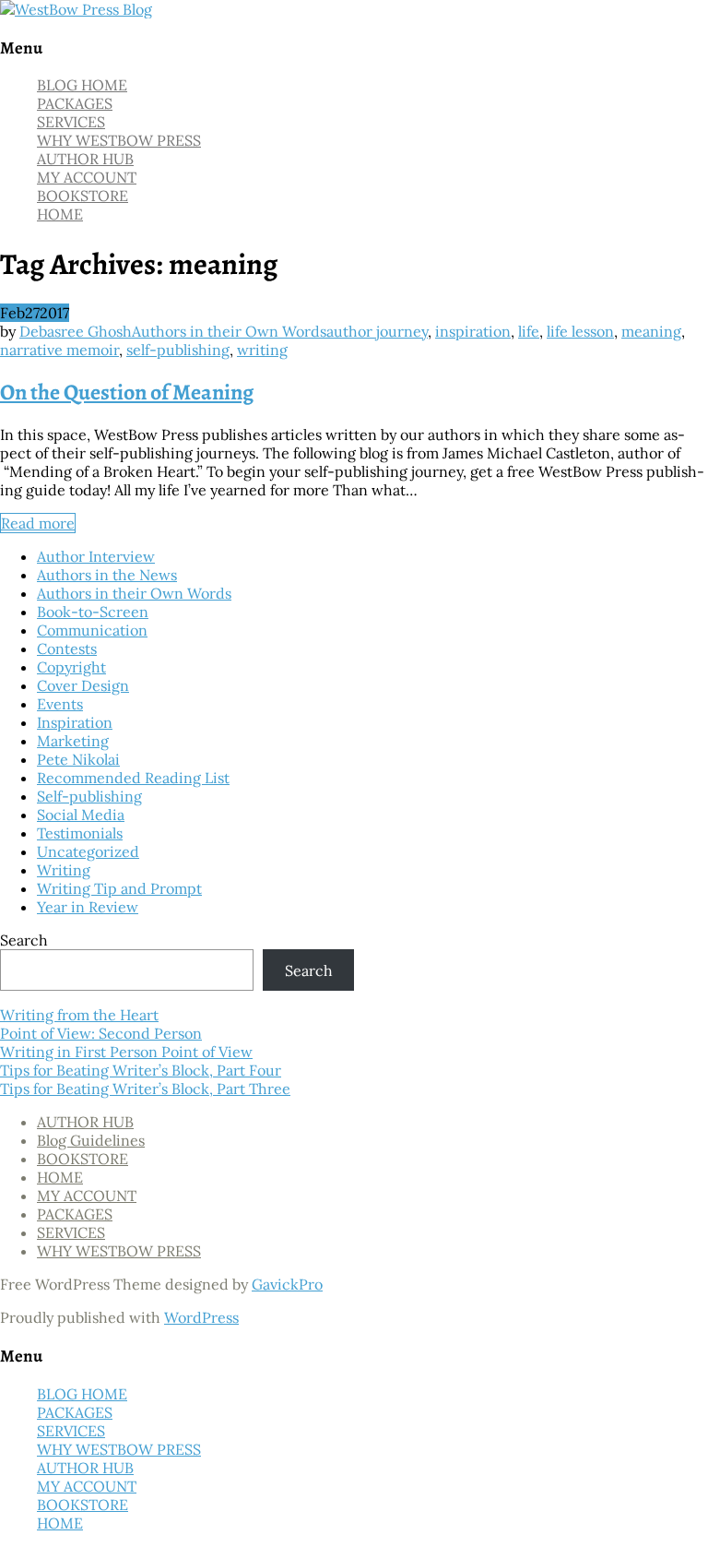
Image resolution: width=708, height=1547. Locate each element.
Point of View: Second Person (101, 1033)
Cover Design (83, 685)
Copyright (71, 667)
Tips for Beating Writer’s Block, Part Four (140, 1070)
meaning (651, 331)
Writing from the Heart (79, 1015)
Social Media (80, 814)
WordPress (201, 1317)
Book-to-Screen (92, 611)
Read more (38, 523)
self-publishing (178, 349)
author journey (377, 331)
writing (262, 349)
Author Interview (96, 556)
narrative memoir (59, 349)
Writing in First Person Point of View (126, 1051)
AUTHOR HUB (85, 158)
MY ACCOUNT (86, 177)
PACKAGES (74, 103)
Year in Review (87, 907)
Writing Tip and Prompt (119, 888)
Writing (63, 870)
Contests (67, 648)
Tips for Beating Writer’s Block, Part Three (145, 1088)
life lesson (580, 331)
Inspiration (74, 722)
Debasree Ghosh (75, 331)
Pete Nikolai (78, 759)
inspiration (473, 331)
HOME (60, 214)
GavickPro (287, 1284)
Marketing (73, 741)
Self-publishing (89, 796)
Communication (92, 630)
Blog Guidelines (91, 1140)
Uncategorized (88, 851)
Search (24, 940)
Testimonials (80, 833)
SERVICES (71, 122)
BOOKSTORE (82, 195)
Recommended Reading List (133, 777)
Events (60, 704)
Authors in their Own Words (229, 331)
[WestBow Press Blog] (76, 9)
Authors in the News (107, 574)
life (528, 331)
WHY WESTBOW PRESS (119, 140)
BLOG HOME (82, 85)
